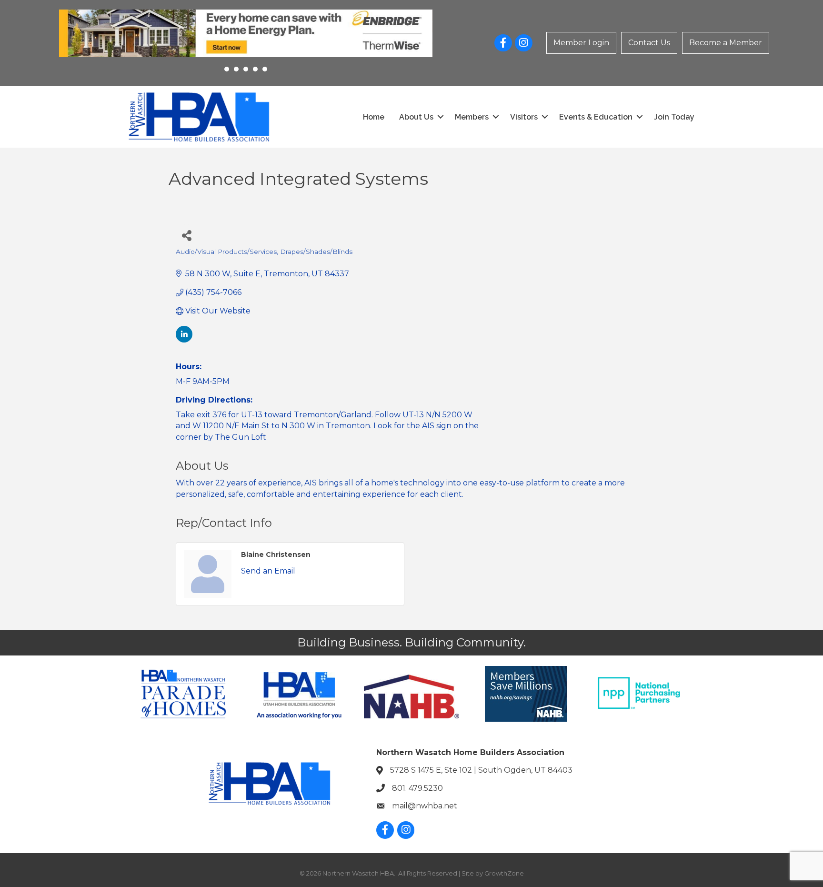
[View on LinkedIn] (184, 339)
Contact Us (649, 42)
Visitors (524, 116)
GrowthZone (504, 873)
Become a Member (725, 42)
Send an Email (268, 570)
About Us (416, 116)
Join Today (674, 116)
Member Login (581, 42)
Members (472, 116)
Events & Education (595, 116)
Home (373, 116)
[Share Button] (186, 235)
